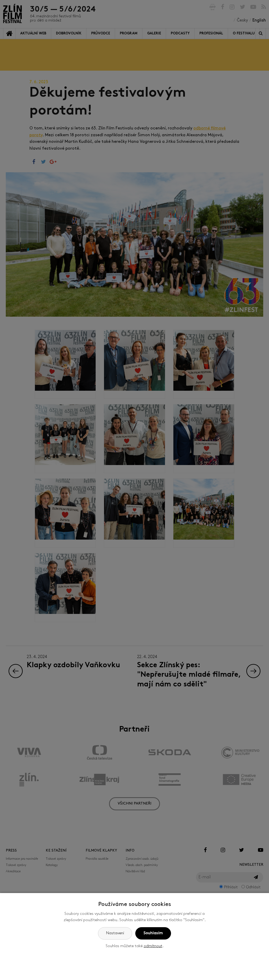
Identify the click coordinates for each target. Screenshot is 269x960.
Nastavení (115, 933)
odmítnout (153, 946)
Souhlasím (153, 933)
